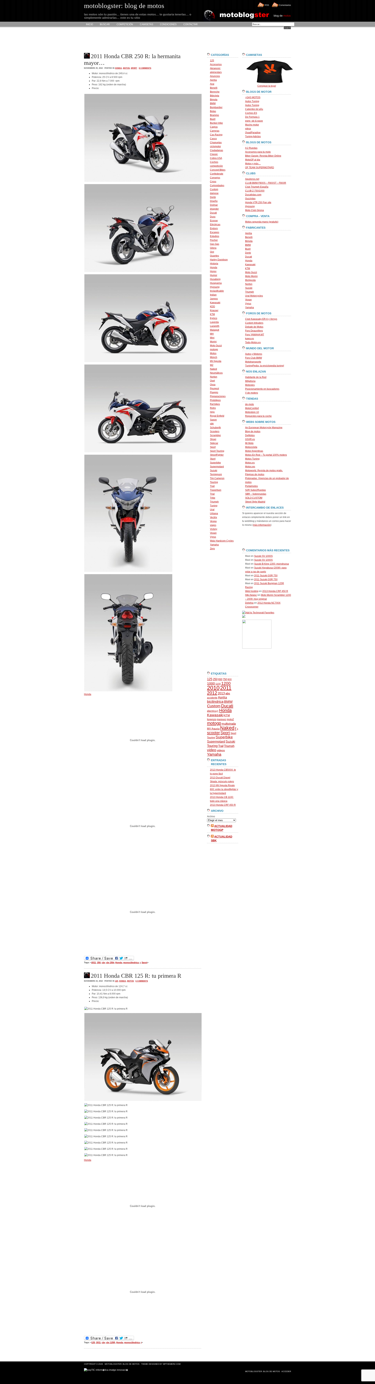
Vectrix (213, 517)
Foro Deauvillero (254, 330)
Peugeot (214, 388)
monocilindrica (131, 962)
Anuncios (215, 76)
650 (220, 679)
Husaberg (215, 279)
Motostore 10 (252, 412)
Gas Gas (214, 244)
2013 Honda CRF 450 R (223, 805)
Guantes (214, 255)
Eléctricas (215, 224)
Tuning (213, 505)
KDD (212, 306)
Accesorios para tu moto (258, 152)
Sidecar (214, 443)
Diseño (214, 201)
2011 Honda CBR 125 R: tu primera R (136, 975)
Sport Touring (217, 451)
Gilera (213, 248)
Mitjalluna (250, 381)
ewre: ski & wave (254, 120)
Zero (212, 548)
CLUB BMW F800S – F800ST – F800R (265, 183)
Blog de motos (252, 431)
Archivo (211, 816)
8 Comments (145, 68)
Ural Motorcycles (254, 295)
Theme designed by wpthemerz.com (160, 1364)
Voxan (213, 533)
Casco (213, 138)
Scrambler (215, 435)
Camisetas (146, 24)
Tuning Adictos (253, 136)
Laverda (214, 322)
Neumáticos (216, 373)
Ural (212, 509)
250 (99, 962)
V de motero (251, 392)
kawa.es (249, 338)
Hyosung (215, 287)
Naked (213, 369)
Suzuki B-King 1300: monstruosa (271, 563)
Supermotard (217, 466)
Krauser (214, 310)
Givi (212, 251)
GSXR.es (250, 439)
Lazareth (214, 326)
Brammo (214, 115)
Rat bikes (215, 404)
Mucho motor (252, 124)
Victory (213, 529)
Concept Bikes (217, 169)
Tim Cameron (217, 478)
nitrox (248, 128)
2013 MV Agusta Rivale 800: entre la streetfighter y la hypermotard (224, 789)
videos (221, 750)
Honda (118, 68)
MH (212, 333)
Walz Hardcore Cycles (222, 540)
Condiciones (168, 24)
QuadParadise (253, 132)
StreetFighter (217, 455)
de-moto (249, 404)
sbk (212, 423)
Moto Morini (251, 276)
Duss (212, 216)
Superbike (215, 462)
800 (230, 679)
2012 (212, 692)
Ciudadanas (216, 150)
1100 (218, 684)
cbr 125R (110, 1342)
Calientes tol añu (254, 109)
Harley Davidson (219, 259)
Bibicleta (214, 95)
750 (225, 679)
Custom (214, 189)
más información (262, 525)
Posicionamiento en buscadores (262, 389)
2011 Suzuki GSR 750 (266, 575)
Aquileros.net (252, 179)
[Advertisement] (155, 40)
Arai (212, 84)
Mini (212, 337)
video (211, 750)
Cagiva (214, 127)
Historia (214, 263)
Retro (213, 408)
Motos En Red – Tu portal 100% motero (266, 455)
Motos (126, 68)
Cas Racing (216, 134)
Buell (212, 119)
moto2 (230, 719)
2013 (221, 693)
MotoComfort (252, 408)
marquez (221, 719)
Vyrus (213, 537)
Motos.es (250, 462)
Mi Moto (249, 443)
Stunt (212, 458)
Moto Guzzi (216, 345)
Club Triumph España (256, 186)
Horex (213, 271)
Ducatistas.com (253, 194)
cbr (103, 962)
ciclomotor (215, 146)
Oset (212, 380)
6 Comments (142, 981)
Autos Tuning (252, 101)
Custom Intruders (254, 323)
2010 (213, 687)
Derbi (213, 197)
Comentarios (285, 5)
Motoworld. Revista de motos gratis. (264, 470)
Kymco (213, 318)
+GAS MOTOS (252, 97)
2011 (93, 962)
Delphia (249, 603)
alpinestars (216, 72)
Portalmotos (251, 486)
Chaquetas (216, 142)
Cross (213, 181)
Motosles (250, 385)
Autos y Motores (253, 354)
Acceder (286, 1371)
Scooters (214, 431)
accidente (212, 697)
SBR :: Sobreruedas (255, 494)
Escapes (214, 232)
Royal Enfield (217, 415)
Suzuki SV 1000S (263, 556)
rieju (212, 412)
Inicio (89, 24)
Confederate (216, 173)
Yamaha (214, 544)
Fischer (214, 240)
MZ (211, 365)
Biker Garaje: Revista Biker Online (263, 155)
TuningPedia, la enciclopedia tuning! (264, 365)
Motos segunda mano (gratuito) (261, 221)
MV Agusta (215, 361)
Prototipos (215, 400)
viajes (213, 525)
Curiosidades (217, 185)
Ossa (212, 384)
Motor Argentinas (254, 451)
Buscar (105, 24)
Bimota (213, 99)
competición (216, 166)
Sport (134, 68)
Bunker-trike (216, 123)
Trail (212, 486)
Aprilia (213, 80)
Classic (214, 154)
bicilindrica (215, 702)
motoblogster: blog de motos (122, 1364)
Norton (213, 376)
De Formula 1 (252, 117)
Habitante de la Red (255, 377)
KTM (212, 314)
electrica (212, 710)
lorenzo (211, 719)
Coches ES (251, 113)
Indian (213, 294)
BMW (213, 103)
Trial (212, 494)
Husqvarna (216, 283)
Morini (213, 341)
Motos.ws (250, 466)
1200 (226, 683)
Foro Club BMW (253, 357)
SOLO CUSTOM (253, 497)
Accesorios (216, 64)
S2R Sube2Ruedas (255, 490)
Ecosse (214, 220)
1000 (211, 683)
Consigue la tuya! (266, 86)
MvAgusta (250, 280)
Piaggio (214, 392)
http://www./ (251, 595)
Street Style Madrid (255, 501)
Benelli (213, 87)
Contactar (190, 24)
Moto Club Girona (254, 210)
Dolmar (214, 205)
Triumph (214, 501)
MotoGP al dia (252, 159)
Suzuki (213, 470)
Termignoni (216, 474)
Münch (213, 357)
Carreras (214, 130)
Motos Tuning (252, 458)
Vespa (213, 521)
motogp (214, 349)
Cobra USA (216, 158)
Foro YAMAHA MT (254, 334)
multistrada (229, 723)
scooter (213, 733)
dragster (214, 209)
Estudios (214, 236)
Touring (214, 482)
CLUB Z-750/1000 (254, 190)
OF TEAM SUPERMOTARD (259, 167)
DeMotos (250, 435)
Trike (212, 497)
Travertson (215, 490)
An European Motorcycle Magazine (263, 427)
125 (116, 981)
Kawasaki (215, 302)
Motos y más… (253, 163)
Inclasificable (217, 291)
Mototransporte (253, 361)
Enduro (214, 228)
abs (227, 693)
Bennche (215, 91)
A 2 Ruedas (251, 148)
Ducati (213, 212)
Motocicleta (251, 447)
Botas (213, 111)
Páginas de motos (254, 474)
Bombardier (216, 107)
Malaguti (214, 330)
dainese (214, 193)
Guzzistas (250, 198)
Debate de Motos (254, 326)
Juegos (214, 298)
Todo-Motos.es (253, 342)
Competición (125, 24)
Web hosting (251, 591)
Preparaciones (218, 396)
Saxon (213, 419)
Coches (214, 162)
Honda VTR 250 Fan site (258, 202)
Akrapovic (215, 68)
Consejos (215, 177)
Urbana (214, 513)
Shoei (213, 439)
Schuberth (215, 427)
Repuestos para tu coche (258, 416)
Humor (213, 275)
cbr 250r (110, 962)
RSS (267, 5)
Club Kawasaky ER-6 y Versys (261, 319)
